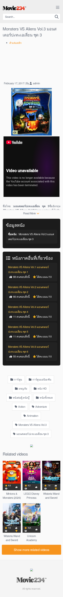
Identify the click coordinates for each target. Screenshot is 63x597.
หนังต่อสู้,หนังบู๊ (20, 397)
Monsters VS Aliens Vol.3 (32, 425)
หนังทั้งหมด (46, 397)
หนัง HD (42, 388)
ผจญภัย (22, 388)
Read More (29, 213)
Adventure (41, 407)
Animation (32, 416)
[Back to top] (57, 590)
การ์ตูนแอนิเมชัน (41, 379)
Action (21, 407)
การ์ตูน (18, 379)
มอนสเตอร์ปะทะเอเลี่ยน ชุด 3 (32, 434)
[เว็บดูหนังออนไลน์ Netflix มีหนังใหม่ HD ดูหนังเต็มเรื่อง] (14, 8)
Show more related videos (31, 549)
